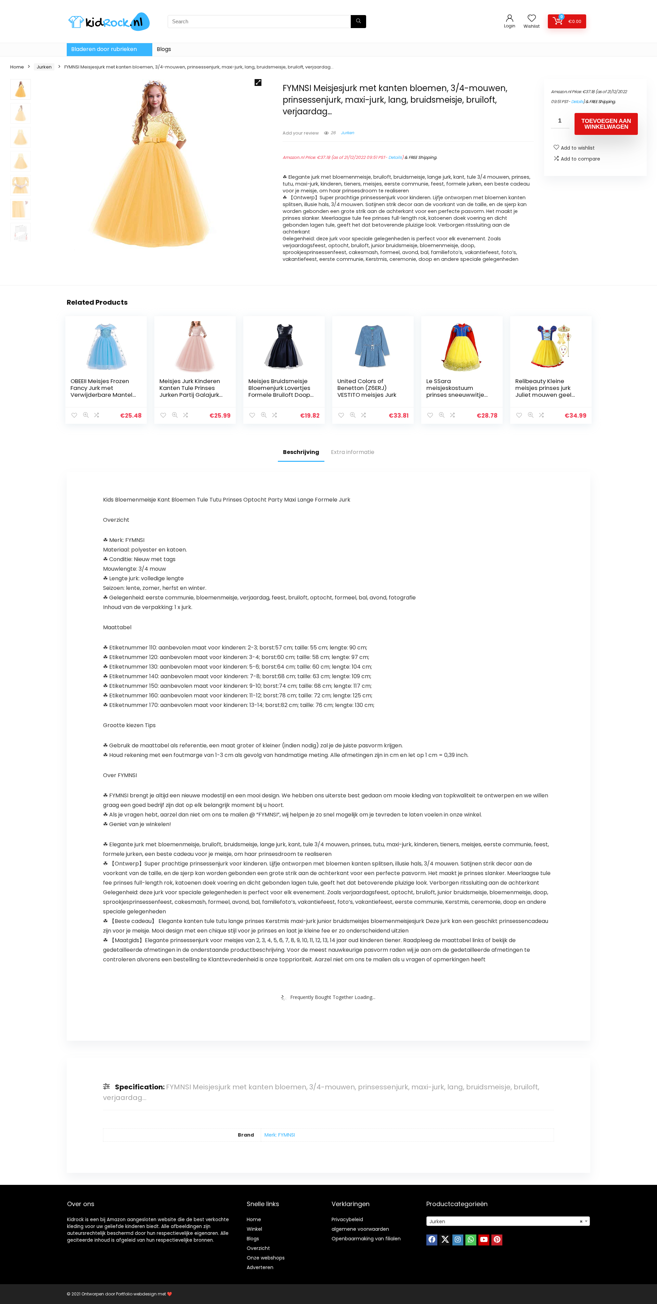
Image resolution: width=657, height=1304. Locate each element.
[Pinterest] (496, 1240)
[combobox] (508, 1221)
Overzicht (258, 1248)
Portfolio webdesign (136, 1294)
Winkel (254, 1229)
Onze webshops (266, 1257)
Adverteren (260, 1267)
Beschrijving (301, 452)
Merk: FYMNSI (280, 1134)
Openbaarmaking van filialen (366, 1238)
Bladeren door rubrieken (104, 49)
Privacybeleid (347, 1219)
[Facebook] (431, 1240)
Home (17, 67)
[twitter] (444, 1240)
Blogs (164, 49)
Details (395, 157)
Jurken (44, 67)
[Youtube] (483, 1240)
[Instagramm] (457, 1240)
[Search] (358, 21)
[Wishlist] (532, 18)
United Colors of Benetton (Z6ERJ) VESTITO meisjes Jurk (366, 388)
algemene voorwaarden (360, 1229)
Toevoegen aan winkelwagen (606, 124)
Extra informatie (352, 452)
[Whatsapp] (470, 1240)
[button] (258, 82)
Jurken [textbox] (506, 1221)
